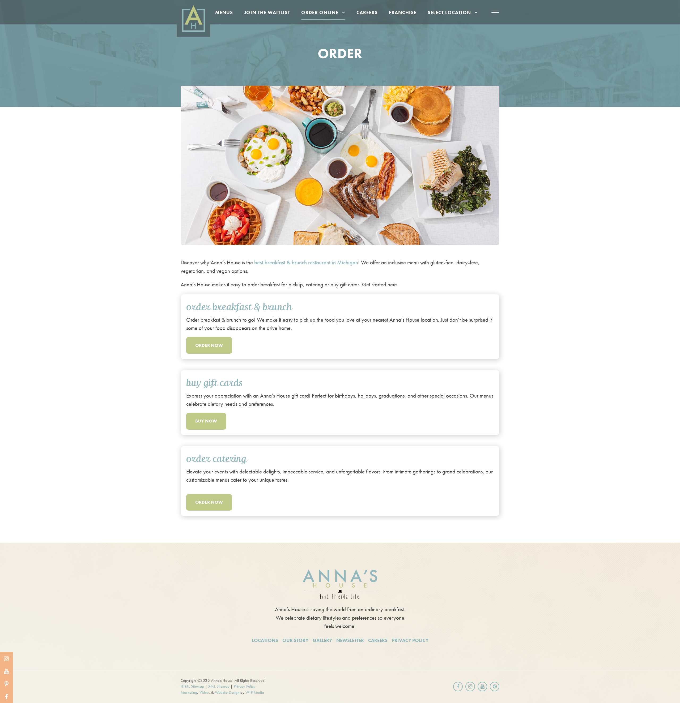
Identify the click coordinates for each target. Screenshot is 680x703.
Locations (265, 640)
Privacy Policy (410, 640)
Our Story (295, 640)
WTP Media (254, 692)
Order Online (319, 12)
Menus (224, 12)
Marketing (189, 692)
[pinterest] (6, 684)
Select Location (449, 12)
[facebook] (6, 696)
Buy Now (206, 421)
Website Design (227, 692)
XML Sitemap (219, 686)
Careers (367, 12)
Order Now (209, 345)
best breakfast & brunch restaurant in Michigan (306, 262)
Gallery (322, 640)
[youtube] (6, 671)
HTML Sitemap (192, 686)
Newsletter (350, 640)
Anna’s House (226, 262)
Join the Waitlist (267, 12)
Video (204, 692)
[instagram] (6, 658)
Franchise (402, 12)
